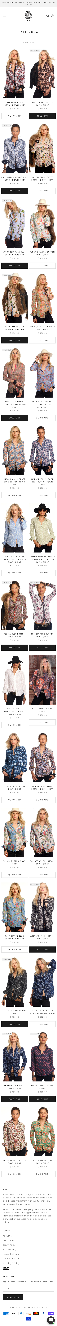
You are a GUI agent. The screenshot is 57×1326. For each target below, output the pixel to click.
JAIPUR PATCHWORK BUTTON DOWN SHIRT (42, 787)
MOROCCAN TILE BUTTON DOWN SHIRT (42, 328)
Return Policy (9, 1245)
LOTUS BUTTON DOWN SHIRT (42, 1087)
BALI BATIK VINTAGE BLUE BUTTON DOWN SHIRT (14, 178)
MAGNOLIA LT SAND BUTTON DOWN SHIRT (15, 328)
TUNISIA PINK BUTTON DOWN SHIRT (42, 635)
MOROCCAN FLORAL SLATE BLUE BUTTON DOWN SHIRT (42, 404)
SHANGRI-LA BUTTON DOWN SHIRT (14, 1087)
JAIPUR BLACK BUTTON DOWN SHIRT (42, 103)
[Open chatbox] (51, 1320)
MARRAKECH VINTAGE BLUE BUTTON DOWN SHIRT (42, 482)
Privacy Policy (9, 1249)
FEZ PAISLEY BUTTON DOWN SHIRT (14, 635)
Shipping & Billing (11, 1263)
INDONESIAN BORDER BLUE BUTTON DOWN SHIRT (15, 482)
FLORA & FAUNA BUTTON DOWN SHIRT (42, 253)
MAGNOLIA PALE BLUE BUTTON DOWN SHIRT (14, 253)
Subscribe (13, 1297)
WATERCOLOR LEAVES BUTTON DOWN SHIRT (42, 178)
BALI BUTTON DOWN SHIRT (42, 710)
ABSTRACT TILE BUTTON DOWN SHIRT (42, 937)
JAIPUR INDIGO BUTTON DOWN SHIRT (14, 787)
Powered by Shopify (37, 1307)
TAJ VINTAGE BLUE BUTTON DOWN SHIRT (15, 937)
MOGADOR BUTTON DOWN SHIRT (42, 1161)
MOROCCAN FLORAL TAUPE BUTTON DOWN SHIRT (14, 404)
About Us (7, 1235)
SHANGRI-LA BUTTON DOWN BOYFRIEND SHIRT (42, 1012)
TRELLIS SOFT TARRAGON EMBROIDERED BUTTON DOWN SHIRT (42, 559)
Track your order (11, 1258)
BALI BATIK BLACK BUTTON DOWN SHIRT (15, 103)
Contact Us (8, 1240)
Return (6, 1267)
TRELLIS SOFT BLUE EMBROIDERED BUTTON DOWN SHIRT (14, 559)
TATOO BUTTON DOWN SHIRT (14, 1012)
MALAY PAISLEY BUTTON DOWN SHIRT (14, 1161)
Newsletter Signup (11, 1254)
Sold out (42, 116)
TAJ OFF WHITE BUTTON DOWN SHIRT (42, 862)
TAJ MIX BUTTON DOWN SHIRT (14, 862)
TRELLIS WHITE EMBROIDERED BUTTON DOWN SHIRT (14, 712)
